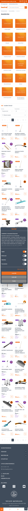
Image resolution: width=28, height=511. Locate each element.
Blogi (2, 476)
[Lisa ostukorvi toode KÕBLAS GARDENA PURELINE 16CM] (25, 176)
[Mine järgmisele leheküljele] (25, 120)
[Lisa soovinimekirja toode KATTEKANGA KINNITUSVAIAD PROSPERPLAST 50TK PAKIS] (16, 325)
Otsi (26, 7)
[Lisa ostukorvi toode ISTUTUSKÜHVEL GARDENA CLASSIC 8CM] (11, 434)
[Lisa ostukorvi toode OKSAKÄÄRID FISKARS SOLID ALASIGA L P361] (25, 396)
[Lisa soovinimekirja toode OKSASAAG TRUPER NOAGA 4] (16, 149)
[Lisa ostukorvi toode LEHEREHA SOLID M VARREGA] (25, 193)
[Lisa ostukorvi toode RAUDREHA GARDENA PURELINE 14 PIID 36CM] (25, 138)
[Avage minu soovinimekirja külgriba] (9, 509)
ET (26, 4)
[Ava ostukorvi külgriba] (26, 508)
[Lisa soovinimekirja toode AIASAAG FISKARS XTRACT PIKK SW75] (16, 426)
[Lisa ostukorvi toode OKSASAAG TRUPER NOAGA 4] (25, 156)
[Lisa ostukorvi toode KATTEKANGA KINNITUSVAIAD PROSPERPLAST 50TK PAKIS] (25, 337)
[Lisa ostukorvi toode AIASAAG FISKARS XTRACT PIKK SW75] (25, 434)
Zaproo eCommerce (14, 505)
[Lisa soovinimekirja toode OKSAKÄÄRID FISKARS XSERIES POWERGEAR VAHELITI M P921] (3, 325)
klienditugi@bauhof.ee (8, 469)
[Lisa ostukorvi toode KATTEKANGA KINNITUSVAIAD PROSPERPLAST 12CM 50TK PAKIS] (11, 396)
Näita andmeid (20, 269)
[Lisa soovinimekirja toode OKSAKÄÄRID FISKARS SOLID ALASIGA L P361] (16, 385)
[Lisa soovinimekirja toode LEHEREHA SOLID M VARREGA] (16, 186)
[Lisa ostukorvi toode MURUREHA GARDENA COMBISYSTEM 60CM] (25, 214)
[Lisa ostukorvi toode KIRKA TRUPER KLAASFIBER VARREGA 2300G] (11, 296)
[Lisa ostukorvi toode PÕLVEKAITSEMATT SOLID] (25, 296)
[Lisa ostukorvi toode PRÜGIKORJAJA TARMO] (11, 374)
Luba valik (14, 277)
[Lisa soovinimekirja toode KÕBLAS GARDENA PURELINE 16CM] (16, 167)
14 (23, 120)
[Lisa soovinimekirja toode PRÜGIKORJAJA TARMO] (3, 367)
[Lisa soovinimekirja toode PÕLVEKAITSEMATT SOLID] (16, 286)
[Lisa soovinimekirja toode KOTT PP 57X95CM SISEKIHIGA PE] (3, 167)
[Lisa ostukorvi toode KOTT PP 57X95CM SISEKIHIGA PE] (11, 176)
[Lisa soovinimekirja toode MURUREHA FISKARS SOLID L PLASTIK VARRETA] (16, 367)
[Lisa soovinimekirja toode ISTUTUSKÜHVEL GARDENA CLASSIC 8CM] (3, 426)
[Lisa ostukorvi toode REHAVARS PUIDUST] (11, 156)
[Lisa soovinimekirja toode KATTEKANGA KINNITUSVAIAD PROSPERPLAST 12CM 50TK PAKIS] (3, 385)
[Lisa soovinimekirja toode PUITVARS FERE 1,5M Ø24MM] (16, 407)
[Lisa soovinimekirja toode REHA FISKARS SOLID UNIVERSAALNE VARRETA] (3, 407)
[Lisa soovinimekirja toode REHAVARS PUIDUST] (3, 149)
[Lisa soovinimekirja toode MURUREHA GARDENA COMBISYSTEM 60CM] (16, 204)
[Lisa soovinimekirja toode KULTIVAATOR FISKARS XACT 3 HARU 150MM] (3, 131)
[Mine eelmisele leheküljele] (2, 120)
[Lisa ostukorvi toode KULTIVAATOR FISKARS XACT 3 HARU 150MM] (11, 138)
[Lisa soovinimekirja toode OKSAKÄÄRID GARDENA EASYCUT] (3, 306)
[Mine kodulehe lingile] (4, 7)
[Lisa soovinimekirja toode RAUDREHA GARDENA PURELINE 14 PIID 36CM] (16, 131)
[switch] (25, 256)
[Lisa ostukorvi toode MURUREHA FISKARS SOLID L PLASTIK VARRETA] (25, 374)
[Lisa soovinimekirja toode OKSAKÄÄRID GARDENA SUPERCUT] (3, 186)
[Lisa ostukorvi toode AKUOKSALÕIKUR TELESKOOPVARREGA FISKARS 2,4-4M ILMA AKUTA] (25, 315)
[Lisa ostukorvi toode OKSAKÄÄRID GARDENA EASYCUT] (11, 315)
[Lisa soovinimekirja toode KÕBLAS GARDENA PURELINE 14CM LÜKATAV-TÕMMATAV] (16, 348)
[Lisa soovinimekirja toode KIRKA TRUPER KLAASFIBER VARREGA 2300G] (3, 286)
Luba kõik (14, 273)
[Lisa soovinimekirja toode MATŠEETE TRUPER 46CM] (3, 348)
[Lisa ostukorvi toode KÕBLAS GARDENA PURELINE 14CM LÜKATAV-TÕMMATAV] (25, 356)
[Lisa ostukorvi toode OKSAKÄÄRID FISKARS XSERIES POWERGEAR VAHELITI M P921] (11, 337)
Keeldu (14, 281)
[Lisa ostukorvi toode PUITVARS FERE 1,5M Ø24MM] (25, 416)
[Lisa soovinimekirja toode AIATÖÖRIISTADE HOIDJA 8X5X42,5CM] (16, 225)
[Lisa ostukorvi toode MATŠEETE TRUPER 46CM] (11, 356)
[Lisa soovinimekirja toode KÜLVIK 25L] (3, 225)
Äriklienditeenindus (13, 4)
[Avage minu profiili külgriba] (18, 509)
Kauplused (5, 4)
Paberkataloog (5, 478)
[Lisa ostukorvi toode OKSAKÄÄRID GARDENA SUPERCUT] (11, 193)
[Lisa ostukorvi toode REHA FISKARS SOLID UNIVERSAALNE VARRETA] (11, 416)
